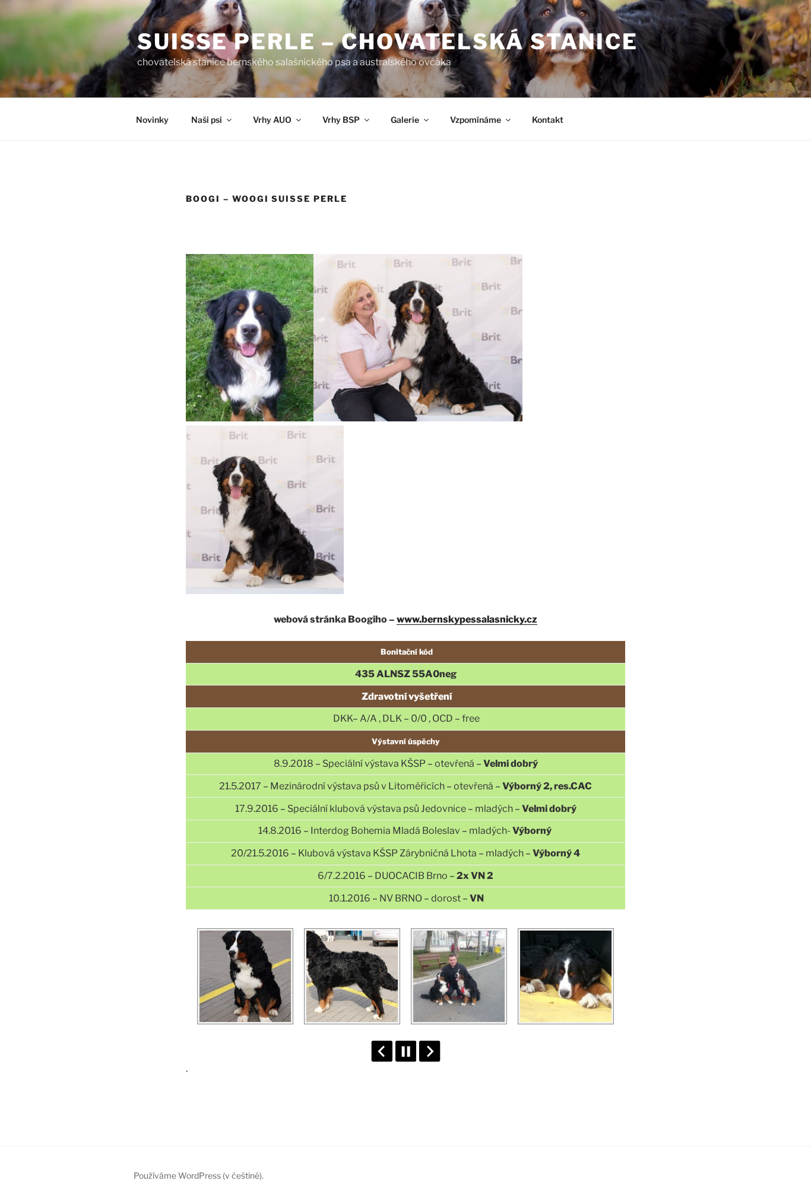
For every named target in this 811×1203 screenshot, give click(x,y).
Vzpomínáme (475, 120)
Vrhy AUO (272, 120)
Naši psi (206, 120)
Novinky (152, 120)
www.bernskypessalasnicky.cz (467, 619)
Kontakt (547, 120)
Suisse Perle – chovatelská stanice (387, 41)
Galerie (405, 120)
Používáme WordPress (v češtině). (199, 1175)
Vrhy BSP (341, 120)
